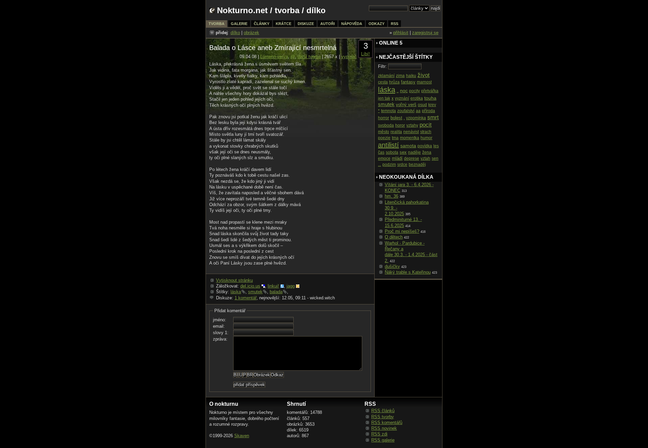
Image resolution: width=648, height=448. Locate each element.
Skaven (241, 435)
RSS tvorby (382, 416)
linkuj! (273, 286)
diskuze (306, 24)
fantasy (408, 81)
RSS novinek (384, 428)
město (383, 131)
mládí (397, 158)
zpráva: (220, 339)
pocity (414, 91)
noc (404, 90)
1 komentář (245, 297)
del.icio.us (250, 286)
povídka (424, 146)
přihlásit (400, 32)
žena (426, 152)
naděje (414, 152)
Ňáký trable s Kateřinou (408, 272)
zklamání (386, 75)
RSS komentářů (386, 422)
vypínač (349, 56)
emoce (384, 158)
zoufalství (405, 110)
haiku (411, 75)
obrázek (251, 32)
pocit (426, 125)
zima (400, 75)
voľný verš (406, 104)
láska (236, 291)
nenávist (411, 131)
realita (396, 131)
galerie (239, 24)
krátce (283, 24)
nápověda (351, 24)
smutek (255, 291)
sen (435, 158)
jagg (291, 286)
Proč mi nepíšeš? (402, 231)
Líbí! (365, 53)
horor (400, 125)
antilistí (388, 145)
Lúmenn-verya (274, 56)
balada (276, 291)
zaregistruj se (425, 32)
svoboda (386, 125)
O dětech (394, 237)
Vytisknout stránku (234, 280)
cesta (383, 82)
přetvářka (429, 91)
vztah (425, 158)
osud (422, 104)
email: (219, 326)
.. (398, 91)
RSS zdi (379, 434)
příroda (428, 110)
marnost (424, 82)
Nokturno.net (242, 10)
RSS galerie (383, 440)
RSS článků (383, 410)
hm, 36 (391, 196)
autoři (327, 24)
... (379, 164)
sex (403, 152)
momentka (409, 137)
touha (430, 98)
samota (408, 145)
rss (394, 24)
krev (432, 104)
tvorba (287, 10)
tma (395, 137)
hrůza (394, 82)
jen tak (384, 98)
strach (425, 131)
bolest (396, 117)
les (436, 146)
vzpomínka (416, 118)
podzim (389, 164)
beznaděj (417, 164)
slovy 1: (220, 332)
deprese (411, 158)
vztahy (412, 125)
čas (381, 152)
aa (418, 110)
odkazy (376, 24)
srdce (402, 164)
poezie (384, 137)
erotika (416, 98)
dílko (235, 32)
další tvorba (309, 56)
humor (426, 137)
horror (383, 118)
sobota (392, 152)
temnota (388, 110)
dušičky (392, 266)
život (423, 75)
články (261, 24)
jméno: (219, 319)
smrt (433, 117)
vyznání (402, 98)
